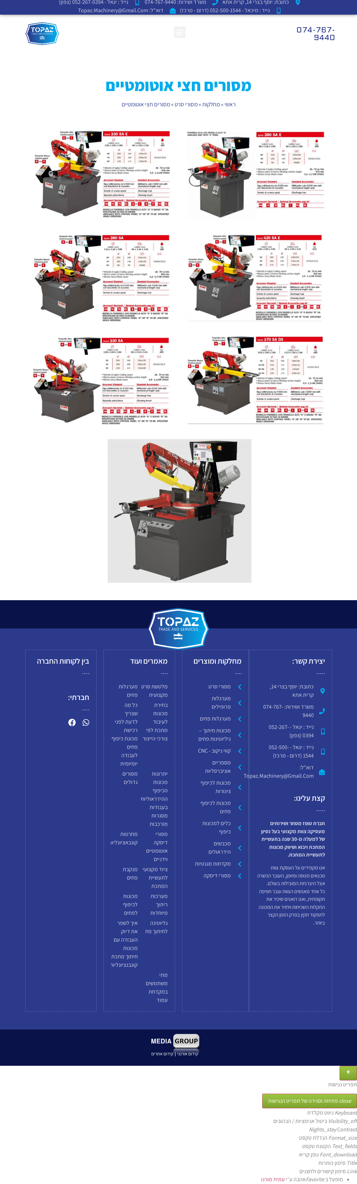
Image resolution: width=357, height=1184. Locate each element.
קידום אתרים (162, 1054)
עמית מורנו (273, 1179)
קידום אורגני (188, 1054)
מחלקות (211, 104)
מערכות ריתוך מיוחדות (159, 904)
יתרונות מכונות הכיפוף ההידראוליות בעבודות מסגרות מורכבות (154, 799)
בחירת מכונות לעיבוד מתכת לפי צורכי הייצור (155, 721)
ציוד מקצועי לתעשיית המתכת (155, 878)
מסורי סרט (186, 104)
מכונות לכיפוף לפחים (130, 904)
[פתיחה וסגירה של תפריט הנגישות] (348, 1073)
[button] (179, 32)
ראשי (230, 104)
